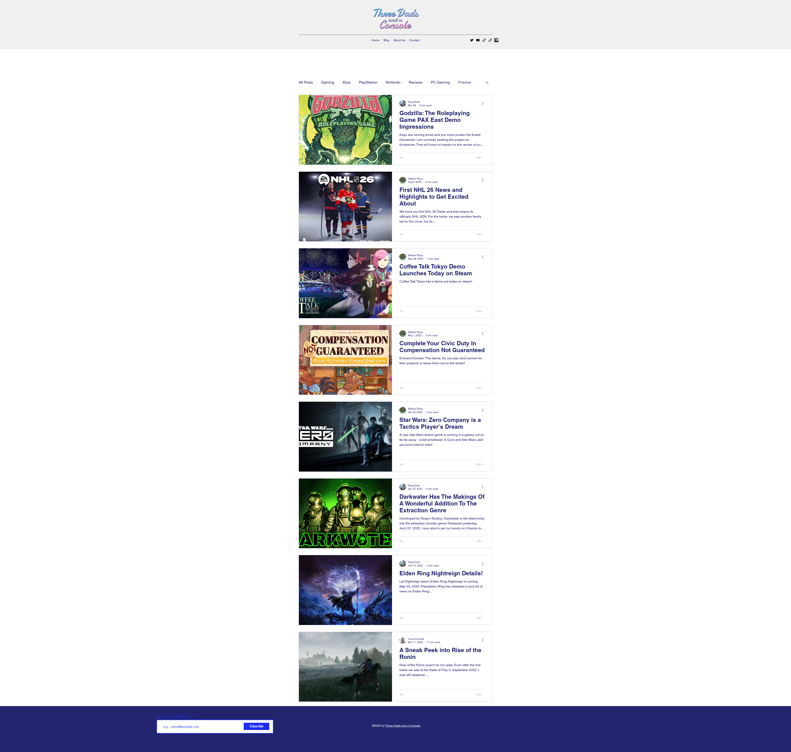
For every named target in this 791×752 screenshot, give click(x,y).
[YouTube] (478, 40)
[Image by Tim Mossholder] (496, 40)
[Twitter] (472, 40)
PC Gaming (440, 82)
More (462, 82)
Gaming (327, 82)
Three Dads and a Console (402, 725)
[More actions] (484, 103)
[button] (487, 83)
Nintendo (393, 82)
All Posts (306, 82)
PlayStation (368, 82)
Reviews (415, 82)
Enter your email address (173, 716)
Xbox (346, 82)
